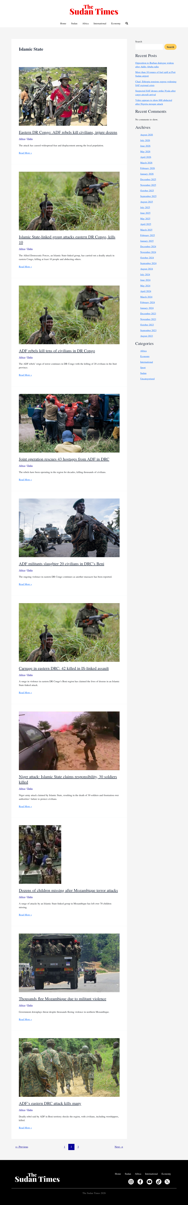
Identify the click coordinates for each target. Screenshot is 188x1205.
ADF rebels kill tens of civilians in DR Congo (57, 350)
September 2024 (148, 263)
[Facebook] (140, 1181)
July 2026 (145, 140)
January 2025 (147, 240)
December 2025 (148, 179)
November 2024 (148, 252)
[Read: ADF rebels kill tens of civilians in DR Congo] (69, 314)
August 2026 (146, 134)
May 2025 (145, 218)
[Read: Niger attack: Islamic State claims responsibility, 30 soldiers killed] (69, 740)
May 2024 (145, 285)
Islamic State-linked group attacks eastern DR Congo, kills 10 (67, 239)
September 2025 (148, 196)
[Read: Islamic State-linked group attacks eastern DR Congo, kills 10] (69, 200)
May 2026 (145, 151)
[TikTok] (158, 1181)
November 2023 (148, 319)
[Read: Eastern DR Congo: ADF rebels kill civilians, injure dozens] (63, 96)
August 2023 (146, 335)
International (100, 23)
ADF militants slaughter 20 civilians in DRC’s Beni (61, 563)
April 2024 (145, 291)
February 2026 (147, 168)
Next (119, 1146)
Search (138, 41)
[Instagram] (131, 1181)
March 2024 (146, 296)
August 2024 (146, 268)
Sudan (74, 23)
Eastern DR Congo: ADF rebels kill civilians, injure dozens (68, 132)
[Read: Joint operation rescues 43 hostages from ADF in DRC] (69, 422)
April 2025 (145, 224)
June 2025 (145, 212)
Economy (116, 23)
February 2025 (147, 235)
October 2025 (147, 190)
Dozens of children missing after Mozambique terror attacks (68, 890)
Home (63, 23)
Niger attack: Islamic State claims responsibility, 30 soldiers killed (68, 779)
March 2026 (146, 162)
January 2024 (147, 308)
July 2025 (145, 207)
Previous (21, 1146)
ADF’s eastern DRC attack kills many (50, 1103)
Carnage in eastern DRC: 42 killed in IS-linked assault (64, 668)
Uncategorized (147, 378)
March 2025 (146, 229)
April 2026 (145, 157)
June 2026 (145, 145)
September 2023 (148, 330)
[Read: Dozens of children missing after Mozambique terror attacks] (40, 854)
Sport (143, 367)
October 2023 (147, 324)
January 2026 (147, 173)
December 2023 (148, 313)
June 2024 (145, 280)
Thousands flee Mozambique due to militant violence (62, 998)
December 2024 (148, 246)
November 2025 (148, 185)
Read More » (25, 153)
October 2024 (147, 257)
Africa (85, 23)
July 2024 (145, 274)
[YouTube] (149, 1181)
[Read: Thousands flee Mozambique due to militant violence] (69, 962)
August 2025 (146, 201)
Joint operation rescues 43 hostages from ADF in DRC (64, 459)
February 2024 (147, 302)
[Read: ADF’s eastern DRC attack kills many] (69, 1067)
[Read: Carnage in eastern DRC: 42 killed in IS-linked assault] (69, 632)
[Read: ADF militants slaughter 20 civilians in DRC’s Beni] (69, 527)
